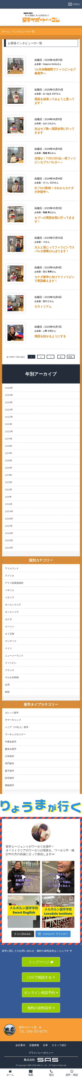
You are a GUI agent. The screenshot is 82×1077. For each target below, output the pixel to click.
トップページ (39, 962)
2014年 (8, 475)
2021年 (8, 424)
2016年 (8, 460)
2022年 (9, 416)
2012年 (8, 489)
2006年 (9, 533)
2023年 (9, 409)
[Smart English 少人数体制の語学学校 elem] (24, 911)
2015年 (8, 467)
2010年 (8, 504)
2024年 (9, 402)
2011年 (8, 496)
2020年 (9, 431)
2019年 (8, 438)
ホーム (5, 31)
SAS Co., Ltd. (42, 1065)
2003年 (9, 547)
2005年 (9, 540)
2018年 (8, 445)
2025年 (9, 395)
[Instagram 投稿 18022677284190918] (24, 877)
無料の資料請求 (39, 1008)
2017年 (8, 453)
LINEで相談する (40, 977)
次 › (61, 357)
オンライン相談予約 (40, 992)
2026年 (9, 387)
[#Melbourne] (58, 877)
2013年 (8, 482)
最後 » (70, 357)
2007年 (9, 525)
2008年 (9, 518)
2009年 (9, 511)
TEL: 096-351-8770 (33, 1031)
